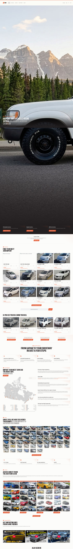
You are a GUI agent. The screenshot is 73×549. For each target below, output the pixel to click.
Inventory (12, 2)
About (24, 2)
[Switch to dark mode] (67, 3)
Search (50, 309)
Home (9, 2)
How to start (20, 2)
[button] (8, 405)
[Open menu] (71, 3)
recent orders (56, 378)
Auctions (16, 2)
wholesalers (39, 378)
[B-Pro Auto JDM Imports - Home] (5, 3)
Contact (64, 2)
